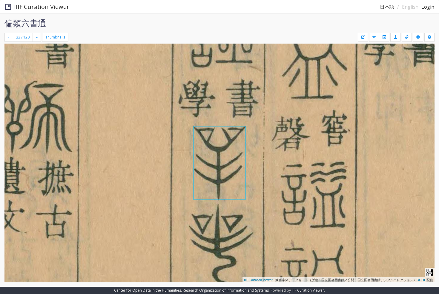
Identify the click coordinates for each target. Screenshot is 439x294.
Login (427, 7)
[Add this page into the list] (374, 37)
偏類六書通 (25, 23)
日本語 (387, 7)
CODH (421, 279)
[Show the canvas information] (407, 37)
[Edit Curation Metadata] (363, 37)
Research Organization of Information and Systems (226, 290)
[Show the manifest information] (418, 37)
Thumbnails (55, 37)
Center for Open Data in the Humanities (147, 290)
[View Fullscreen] (11, 69)
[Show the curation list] (384, 37)
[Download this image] (395, 37)
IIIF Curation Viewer (41, 7)
